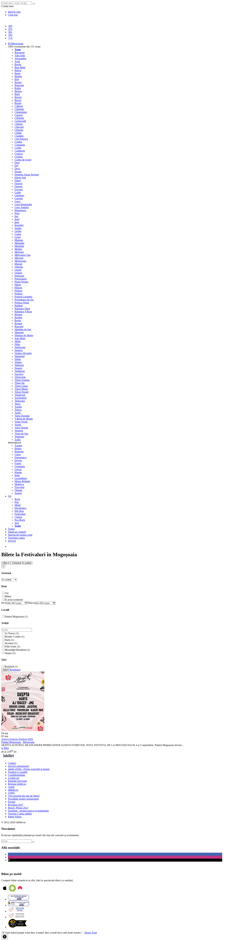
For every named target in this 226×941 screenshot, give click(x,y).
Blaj (17, 79)
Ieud (17, 219)
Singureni (20, 356)
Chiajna (19, 124)
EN (10, 29)
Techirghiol (20, 397)
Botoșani (19, 85)
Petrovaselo (21, 278)
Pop (17, 502)
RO (10, 26)
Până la (31, 602)
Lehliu (18, 231)
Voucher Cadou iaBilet (20, 813)
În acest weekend (14, 599)
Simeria (19, 350)
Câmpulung (21, 112)
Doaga (18, 171)
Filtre (6, 563)
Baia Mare (20, 67)
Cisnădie (19, 135)
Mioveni (19, 258)
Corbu (18, 147)
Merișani (19, 252)
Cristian (19, 156)
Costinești (20, 150)
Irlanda (18, 472)
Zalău (18, 439)
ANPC (11, 792)
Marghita (19, 246)
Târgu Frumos (22, 380)
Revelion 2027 (15, 804)
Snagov (19, 368)
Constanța (20, 144)
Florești (18, 183)
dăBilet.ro (13, 789)
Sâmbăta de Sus (23, 329)
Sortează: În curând (21, 563)
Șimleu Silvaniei (23, 353)
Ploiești (18, 290)
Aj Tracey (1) (12, 633)
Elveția (18, 460)
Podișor (19, 293)
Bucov (18, 100)
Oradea (18, 272)
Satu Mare (20, 338)
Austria (18, 445)
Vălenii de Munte (24, 418)
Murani (18, 264)
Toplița (18, 406)
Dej (16, 165)
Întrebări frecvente (17, 781)
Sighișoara (20, 347)
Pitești (18, 284)
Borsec (18, 82)
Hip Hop (19, 511)
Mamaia (19, 240)
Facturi (11, 801)
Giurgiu (19, 198)
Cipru (18, 454)
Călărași (19, 106)
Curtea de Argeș (23, 159)
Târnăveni (20, 395)
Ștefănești (20, 371)
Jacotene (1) (11, 643)
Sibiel (18, 341)
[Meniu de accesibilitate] (4, 937)
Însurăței (19, 225)
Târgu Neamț (21, 392)
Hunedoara (20, 210)
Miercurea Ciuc (23, 255)
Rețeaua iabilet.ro (17, 784)
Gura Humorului (23, 204)
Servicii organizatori (18, 766)
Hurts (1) (9, 639)
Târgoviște (20, 377)
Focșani (19, 189)
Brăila (18, 88)
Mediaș (18, 249)
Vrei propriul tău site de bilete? (24, 795)
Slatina (18, 362)
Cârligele (19, 118)
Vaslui (18, 424)
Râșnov (19, 314)
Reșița (18, 320)
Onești (18, 269)
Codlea (18, 141)
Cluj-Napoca (21, 138)
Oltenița (19, 266)
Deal (17, 162)
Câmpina (19, 109)
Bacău (18, 64)
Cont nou (13, 14)
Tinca (17, 403)
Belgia (18, 448)
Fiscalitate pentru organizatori (23, 798)
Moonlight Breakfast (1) (17, 649)
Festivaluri (20, 514)
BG (10, 32)
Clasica (18, 517)
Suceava (19, 374)
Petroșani (19, 275)
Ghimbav (19, 195)
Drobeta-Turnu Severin (27, 174)
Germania (20, 466)
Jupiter (18, 228)
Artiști (11, 787)
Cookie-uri (13, 778)
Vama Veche (21, 421)
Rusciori (19, 326)
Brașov (18, 91)
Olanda (18, 490)
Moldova (19, 484)
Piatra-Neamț (21, 281)
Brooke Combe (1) (14, 636)
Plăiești (18, 287)
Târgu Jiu (19, 383)
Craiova (19, 153)
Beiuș (18, 73)
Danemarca (20, 457)
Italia (17, 475)
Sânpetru (19, 332)
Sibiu (17, 344)
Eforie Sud (20, 177)
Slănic (18, 359)
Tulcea (18, 409)
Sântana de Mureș (24, 335)
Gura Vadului (22, 207)
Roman (18, 323)
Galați (18, 192)
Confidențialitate (16, 775)
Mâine (8, 596)
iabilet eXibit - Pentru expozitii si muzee (29, 769)
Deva (17, 168)
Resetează (15, 669)
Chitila (18, 132)
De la (4, 602)
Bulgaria (19, 451)
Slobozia (19, 365)
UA (10, 38)
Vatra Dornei (21, 427)
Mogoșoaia (20, 261)
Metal (18, 505)
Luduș (18, 234)
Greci (17, 201)
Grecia (18, 469)
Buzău (18, 103)
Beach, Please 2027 (18, 807)
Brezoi (18, 97)
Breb (17, 94)
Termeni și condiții (17, 772)
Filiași (18, 180)
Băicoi (18, 70)
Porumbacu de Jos (24, 299)
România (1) (11, 666)
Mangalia (19, 243)
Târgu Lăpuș (21, 386)
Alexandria (20, 58)
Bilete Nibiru (15, 816)
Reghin (18, 317)
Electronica (20, 508)
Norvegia (19, 487)
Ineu (17, 222)
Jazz (17, 523)
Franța (18, 463)
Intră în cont (14, 11)
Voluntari (19, 436)
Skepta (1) (10, 653)
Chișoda (19, 130)
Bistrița (18, 76)
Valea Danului (22, 415)
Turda (18, 412)
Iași (16, 216)
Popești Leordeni (23, 296)
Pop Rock (20, 520)
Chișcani (19, 127)
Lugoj (18, 237)
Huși (17, 213)
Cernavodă (20, 121)
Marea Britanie (22, 481)
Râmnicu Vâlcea (23, 311)
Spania (18, 493)
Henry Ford (91, 932)
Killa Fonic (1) (12, 646)
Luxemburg (21, 478)
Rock (17, 499)
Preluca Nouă (22, 302)
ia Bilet (5, 748)
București (19, 52)
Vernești (19, 430)
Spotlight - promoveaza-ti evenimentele (28, 810)
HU (10, 35)
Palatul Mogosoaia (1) (16, 616)
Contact (12, 763)
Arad (17, 61)
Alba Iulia (20, 55)
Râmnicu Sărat (22, 308)
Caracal (19, 115)
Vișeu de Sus (21, 433)
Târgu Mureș (21, 389)
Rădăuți (19, 305)
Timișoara (20, 400)
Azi (6, 593)
